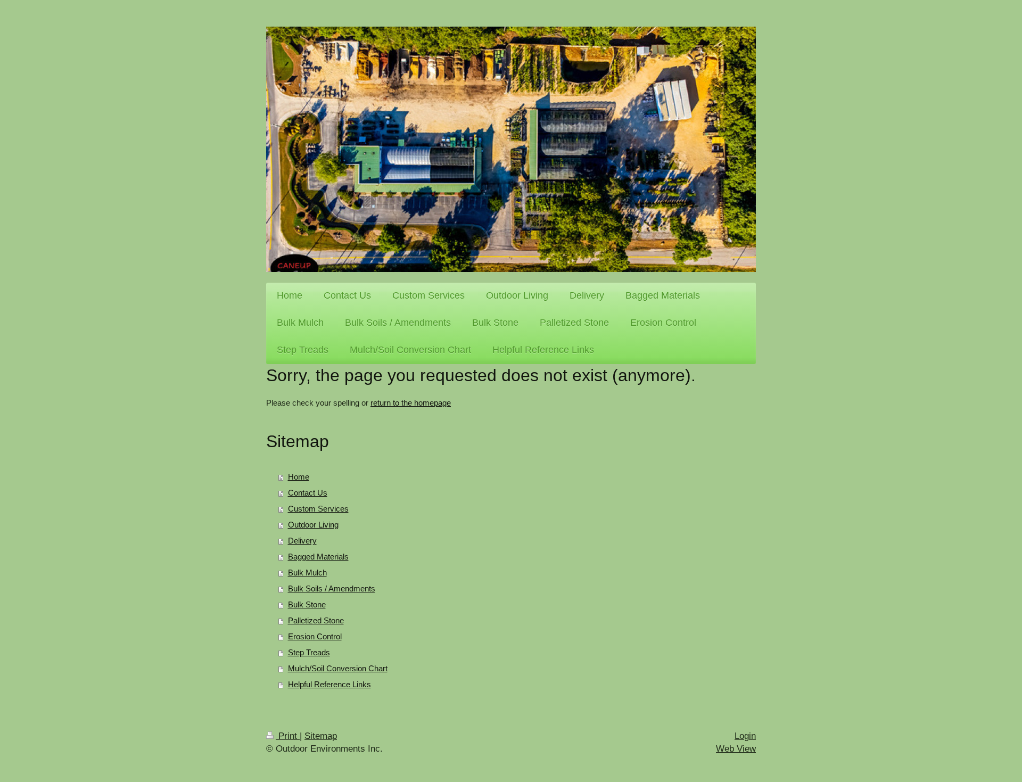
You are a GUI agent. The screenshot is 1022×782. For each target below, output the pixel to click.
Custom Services (318, 508)
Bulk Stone (307, 604)
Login (745, 736)
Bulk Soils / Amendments (331, 588)
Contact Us (307, 492)
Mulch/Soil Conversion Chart (338, 668)
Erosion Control (315, 636)
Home (298, 476)
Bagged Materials (318, 556)
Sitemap (320, 736)
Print (288, 736)
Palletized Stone (316, 620)
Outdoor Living (313, 524)
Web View (736, 749)
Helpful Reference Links (329, 684)
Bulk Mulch (307, 572)
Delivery (302, 540)
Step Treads (309, 652)
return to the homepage (410, 402)
